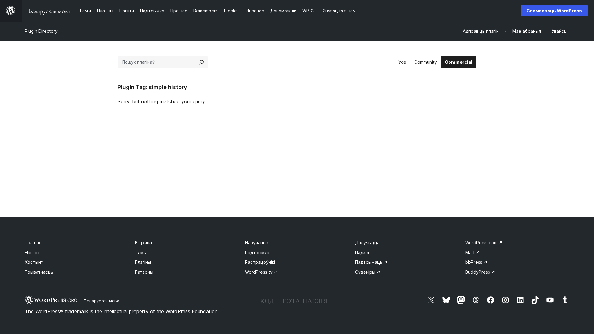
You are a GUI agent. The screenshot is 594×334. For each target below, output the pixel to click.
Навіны (32, 252)
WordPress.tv (261, 272)
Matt (472, 252)
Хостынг (34, 262)
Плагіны (143, 262)
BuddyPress (480, 272)
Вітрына (143, 242)
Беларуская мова (101, 300)
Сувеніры (368, 272)
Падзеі (362, 252)
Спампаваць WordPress (554, 10)
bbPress (476, 262)
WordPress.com (484, 242)
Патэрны (144, 272)
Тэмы (141, 252)
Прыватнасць (39, 272)
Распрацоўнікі (260, 262)
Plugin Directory (41, 31)
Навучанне (256, 242)
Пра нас (33, 242)
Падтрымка (257, 252)
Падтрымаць (371, 262)
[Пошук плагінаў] (201, 62)
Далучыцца (367, 242)
